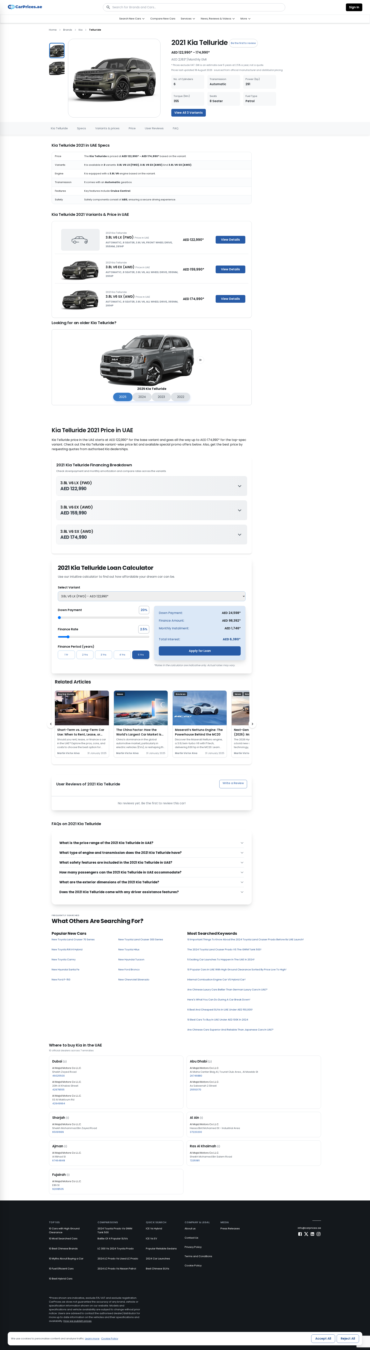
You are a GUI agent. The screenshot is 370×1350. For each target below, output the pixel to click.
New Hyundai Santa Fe (65, 969)
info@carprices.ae (309, 1228)
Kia (80, 30)
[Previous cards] (51, 724)
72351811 (195, 1160)
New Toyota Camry (64, 959)
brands (67, 30)
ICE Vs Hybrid (154, 1228)
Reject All (348, 1338)
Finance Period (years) (76, 646)
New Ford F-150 (61, 979)
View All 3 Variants (188, 113)
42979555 (58, 1089)
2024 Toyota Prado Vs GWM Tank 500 (115, 1230)
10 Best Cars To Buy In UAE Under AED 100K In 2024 (217, 1019)
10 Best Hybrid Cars (60, 1278)
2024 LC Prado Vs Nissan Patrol (117, 1268)
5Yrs (141, 655)
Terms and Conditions (198, 1256)
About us (190, 1228)
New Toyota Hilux (128, 949)
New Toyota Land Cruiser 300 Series (140, 939)
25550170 (195, 1089)
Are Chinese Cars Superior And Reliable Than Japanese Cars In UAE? (230, 1029)
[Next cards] (252, 724)
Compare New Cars (162, 18)
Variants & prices (107, 128)
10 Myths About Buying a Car (66, 1258)
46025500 (58, 1076)
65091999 (58, 1132)
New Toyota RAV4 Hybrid (67, 949)
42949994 (58, 1103)
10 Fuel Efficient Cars (61, 1268)
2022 (180, 397)
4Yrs (122, 655)
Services (186, 18)
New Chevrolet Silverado (133, 979)
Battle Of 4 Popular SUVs (113, 1238)
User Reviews (154, 128)
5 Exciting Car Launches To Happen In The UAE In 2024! (221, 959)
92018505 (58, 1189)
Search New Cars (130, 18)
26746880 (196, 1076)
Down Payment (70, 610)
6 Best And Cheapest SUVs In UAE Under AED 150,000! (220, 1009)
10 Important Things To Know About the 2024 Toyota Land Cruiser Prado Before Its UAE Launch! (245, 939)
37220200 (196, 1132)
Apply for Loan (200, 651)
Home (53, 30)
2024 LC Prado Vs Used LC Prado (118, 1258)
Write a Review (233, 783)
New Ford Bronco (129, 969)
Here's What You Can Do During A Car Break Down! (218, 999)
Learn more (92, 1338)
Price (132, 128)
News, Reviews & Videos (216, 18)
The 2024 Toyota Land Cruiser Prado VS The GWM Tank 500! (224, 949)
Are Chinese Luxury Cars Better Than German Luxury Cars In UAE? (227, 989)
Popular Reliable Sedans (161, 1248)
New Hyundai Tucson (131, 959)
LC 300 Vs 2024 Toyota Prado (116, 1248)
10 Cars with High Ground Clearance (64, 1230)
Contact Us (191, 1238)
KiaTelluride (59, 128)
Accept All (323, 1338)
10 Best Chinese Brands (63, 1248)
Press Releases (230, 1228)
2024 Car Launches (158, 1258)
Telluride (95, 30)
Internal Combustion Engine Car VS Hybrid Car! (216, 979)
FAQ (175, 128)
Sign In (354, 7)
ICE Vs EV (151, 1238)
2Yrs (85, 655)
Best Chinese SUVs (157, 1268)
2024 (142, 397)
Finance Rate (68, 629)
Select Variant (69, 587)
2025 (122, 397)
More (243, 18)
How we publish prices (77, 1321)
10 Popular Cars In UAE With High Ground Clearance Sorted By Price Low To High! (236, 969)
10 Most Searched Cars (63, 1238)
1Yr (66, 655)
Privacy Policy (193, 1247)
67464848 (58, 1160)
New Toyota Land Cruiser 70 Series (73, 939)
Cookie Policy (193, 1265)
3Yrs (103, 655)
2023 (161, 397)
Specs (81, 128)
